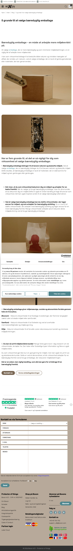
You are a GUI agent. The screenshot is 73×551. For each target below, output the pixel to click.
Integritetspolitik (7, 513)
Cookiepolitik (6, 516)
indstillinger (55, 280)
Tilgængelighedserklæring (10, 519)
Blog (3, 507)
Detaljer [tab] (27, 261)
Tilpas (35, 294)
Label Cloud (6, 530)
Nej (36, 481)
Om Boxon (5, 501)
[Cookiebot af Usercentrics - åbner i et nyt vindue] (62, 256)
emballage (13, 50)
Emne (4, 423)
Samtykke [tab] (9, 261)
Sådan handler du (31, 498)
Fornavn (6, 428)
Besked (5, 452)
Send (5, 485)
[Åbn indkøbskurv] (69, 6)
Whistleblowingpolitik (9, 510)
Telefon (5, 447)
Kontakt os (8, 373)
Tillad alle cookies (59, 294)
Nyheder (4, 504)
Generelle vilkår (30, 507)
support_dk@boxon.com (57, 523)
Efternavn (6, 433)
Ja (30, 481)
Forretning (7, 437)
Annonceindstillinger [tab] (45, 261)
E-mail (5, 442)
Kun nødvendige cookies (13, 294)
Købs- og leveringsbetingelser (35, 504)
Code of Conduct (7, 522)
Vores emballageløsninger (29, 373)
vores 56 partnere (12, 271)
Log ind (27, 501)
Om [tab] (63, 261)
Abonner (65, 503)
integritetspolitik (43, 476)
